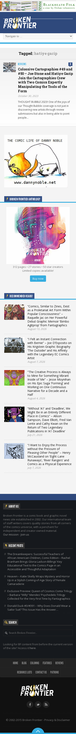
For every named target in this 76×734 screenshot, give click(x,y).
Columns (34, 663)
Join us (25, 534)
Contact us (41, 672)
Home (15, 663)
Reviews (22, 64)
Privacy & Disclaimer (57, 720)
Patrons (54, 672)
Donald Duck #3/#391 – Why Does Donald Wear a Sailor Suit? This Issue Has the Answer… (38, 607)
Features (47, 663)
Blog (24, 663)
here (33, 648)
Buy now (38, 278)
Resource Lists (24, 672)
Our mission (11, 534)
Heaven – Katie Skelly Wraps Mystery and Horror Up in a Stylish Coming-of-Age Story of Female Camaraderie (38, 580)
